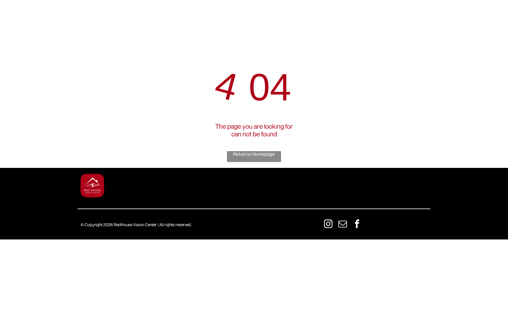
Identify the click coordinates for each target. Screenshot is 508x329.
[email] (342, 224)
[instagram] (328, 224)
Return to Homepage (254, 154)
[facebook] (356, 224)
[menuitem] (108, 15)
